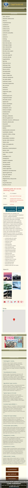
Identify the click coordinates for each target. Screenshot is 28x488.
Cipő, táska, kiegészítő (7, 55)
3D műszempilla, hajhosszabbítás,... (11, 425)
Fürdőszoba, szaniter (7, 81)
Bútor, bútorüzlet (6, 53)
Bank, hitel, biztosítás (7, 43)
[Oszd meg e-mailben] (4, 302)
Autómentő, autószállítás (8, 32)
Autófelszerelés (6, 26)
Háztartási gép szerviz (7, 95)
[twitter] (4, 1)
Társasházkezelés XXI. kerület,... (10, 372)
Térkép (19, 210)
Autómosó (5, 34)
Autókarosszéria (6, 28)
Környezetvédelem (7, 126)
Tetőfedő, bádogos (6, 166)
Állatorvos (5, 20)
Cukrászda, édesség (7, 57)
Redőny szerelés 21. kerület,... (10, 456)
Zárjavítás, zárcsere (7, 184)
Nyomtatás (20, 208)
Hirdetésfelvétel (12, 469)
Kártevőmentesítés (7, 105)
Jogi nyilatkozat (12, 474)
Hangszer (5, 93)
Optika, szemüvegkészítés (8, 144)
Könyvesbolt (5, 124)
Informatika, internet (7, 99)
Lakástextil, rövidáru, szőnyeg (9, 134)
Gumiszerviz (5, 89)
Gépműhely (5, 87)
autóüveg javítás (20, 200)
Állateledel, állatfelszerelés (8, 18)
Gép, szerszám (6, 85)
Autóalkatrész (6, 24)
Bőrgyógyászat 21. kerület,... (9, 435)
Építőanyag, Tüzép (6, 65)
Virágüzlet (5, 180)
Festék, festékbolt (6, 73)
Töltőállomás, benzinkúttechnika (9, 170)
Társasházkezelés (6, 164)
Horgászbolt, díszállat (7, 97)
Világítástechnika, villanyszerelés (9, 178)
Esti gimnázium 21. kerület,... (9, 446)
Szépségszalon (6, 158)
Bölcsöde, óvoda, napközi (8, 51)
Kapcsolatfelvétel (11, 210)
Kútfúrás (4, 128)
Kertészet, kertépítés (7, 109)
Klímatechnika (6, 113)
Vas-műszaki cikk (6, 176)
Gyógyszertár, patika (7, 91)
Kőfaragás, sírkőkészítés (8, 115)
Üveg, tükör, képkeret (7, 174)
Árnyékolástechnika (7, 22)
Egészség (5, 61)
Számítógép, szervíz (7, 156)
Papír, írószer (5, 146)
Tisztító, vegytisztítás (7, 168)
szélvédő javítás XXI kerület (15, 198)
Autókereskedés (6, 30)
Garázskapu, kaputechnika (8, 83)
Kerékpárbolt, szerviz (7, 107)
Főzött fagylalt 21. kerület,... (9, 361)
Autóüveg (5, 38)
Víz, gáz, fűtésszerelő (7, 182)
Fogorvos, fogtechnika (7, 75)
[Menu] (25, 9)
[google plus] (6, 1)
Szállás (4, 154)
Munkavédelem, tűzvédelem (8, 138)
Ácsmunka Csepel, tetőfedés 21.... (10, 404)
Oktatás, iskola (6, 142)
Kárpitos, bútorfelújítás (7, 103)
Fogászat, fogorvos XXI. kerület (10, 393)
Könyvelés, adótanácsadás (8, 122)
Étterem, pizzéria (6, 69)
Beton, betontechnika (7, 47)
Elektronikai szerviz (7, 63)
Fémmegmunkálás (6, 71)
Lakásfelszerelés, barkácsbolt (9, 130)
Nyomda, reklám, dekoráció (8, 140)
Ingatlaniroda (5, 101)
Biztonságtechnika (6, 49)
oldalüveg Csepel (13, 201)
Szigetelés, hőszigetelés (8, 160)
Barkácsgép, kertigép (7, 45)
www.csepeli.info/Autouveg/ (15, 196)
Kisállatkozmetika (6, 111)
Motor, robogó (6, 136)
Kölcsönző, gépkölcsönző (8, 117)
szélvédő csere (13, 200)
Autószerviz (5, 36)
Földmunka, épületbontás (8, 77)
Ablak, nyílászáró (6, 16)
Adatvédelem (12, 478)
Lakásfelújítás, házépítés (8, 132)
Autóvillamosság (6, 40)
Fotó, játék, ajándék (7, 79)
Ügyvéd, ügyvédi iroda (7, 172)
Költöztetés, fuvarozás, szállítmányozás (11, 119)
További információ (14, 486)
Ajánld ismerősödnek (10, 208)
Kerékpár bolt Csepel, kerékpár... (10, 415)
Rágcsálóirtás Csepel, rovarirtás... (10, 383)
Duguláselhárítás (6, 59)
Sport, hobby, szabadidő (8, 152)
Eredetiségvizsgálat (7, 67)
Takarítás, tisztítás (6, 162)
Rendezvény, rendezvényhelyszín (9, 148)
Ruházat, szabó (6, 150)
